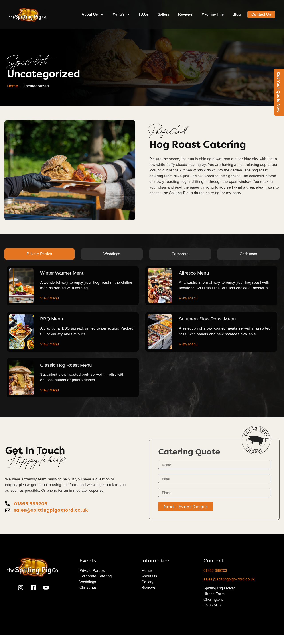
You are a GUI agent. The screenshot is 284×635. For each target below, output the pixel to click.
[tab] (39, 254)
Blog (237, 14)
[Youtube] (46, 587)
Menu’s (118, 14)
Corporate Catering (95, 576)
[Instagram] (20, 587)
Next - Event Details (186, 506)
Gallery (164, 14)
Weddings (87, 582)
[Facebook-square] (33, 587)
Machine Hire (212, 14)
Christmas (88, 587)
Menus (147, 570)
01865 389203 (215, 570)
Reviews (185, 14)
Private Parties (92, 570)
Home (12, 86)
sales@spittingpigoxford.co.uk (229, 579)
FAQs (143, 14)
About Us (90, 14)
